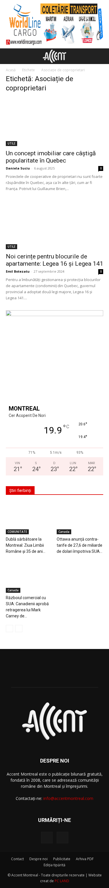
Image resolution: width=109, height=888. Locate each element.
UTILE (11, 143)
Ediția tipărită (54, 865)
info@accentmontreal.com (68, 798)
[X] (62, 837)
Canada (63, 532)
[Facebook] (47, 837)
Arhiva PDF (85, 858)
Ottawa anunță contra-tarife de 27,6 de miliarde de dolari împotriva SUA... (79, 545)
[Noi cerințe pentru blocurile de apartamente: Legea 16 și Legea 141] (54, 225)
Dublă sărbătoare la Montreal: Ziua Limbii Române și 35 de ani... (25, 545)
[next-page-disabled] (18, 628)
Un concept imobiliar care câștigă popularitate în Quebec (51, 157)
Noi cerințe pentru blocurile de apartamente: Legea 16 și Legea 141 (54, 260)
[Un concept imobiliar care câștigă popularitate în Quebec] (54, 122)
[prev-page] (9, 628)
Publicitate (61, 858)
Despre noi (38, 858)
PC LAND (62, 880)
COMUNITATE (17, 532)
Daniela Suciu (18, 168)
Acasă (11, 70)
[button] (10, 56)
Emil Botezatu (18, 271)
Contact (17, 858)
